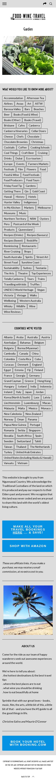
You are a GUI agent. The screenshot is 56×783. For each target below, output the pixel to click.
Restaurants (29, 246)
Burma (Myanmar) (27, 348)
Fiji (29, 370)
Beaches (39, 109)
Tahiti (37, 441)
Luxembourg (31, 403)
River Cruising (12, 251)
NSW (33, 218)
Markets (29, 207)
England (37, 364)
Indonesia (45, 386)
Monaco (46, 408)
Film (20, 169)
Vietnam (22, 463)
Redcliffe (32, 240)
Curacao (9, 364)
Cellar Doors (38, 131)
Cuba (38, 359)
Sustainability (11, 268)
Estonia (19, 370)
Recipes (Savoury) (37, 235)
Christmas (37, 142)
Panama (32, 419)
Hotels (32, 196)
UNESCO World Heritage (18, 289)
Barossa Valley (12, 109)
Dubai (18, 158)
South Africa (24, 435)
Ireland (8, 392)
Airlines (8, 103)
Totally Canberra (13, 278)
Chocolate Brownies (16, 142)
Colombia (9, 359)
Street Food (11, 262)
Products (9, 229)
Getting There (12, 191)
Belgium (39, 342)
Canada (23, 353)
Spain (38, 435)
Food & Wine (11, 174)
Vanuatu (9, 463)
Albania (8, 337)
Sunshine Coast (30, 262)
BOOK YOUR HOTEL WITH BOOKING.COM (28, 743)
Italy (18, 392)
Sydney (27, 268)
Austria (45, 337)
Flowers (31, 169)
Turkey (8, 452)
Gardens (31, 185)
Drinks (8, 158)
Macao (46, 403)
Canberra (34, 125)
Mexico (33, 408)
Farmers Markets (38, 164)
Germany (34, 375)
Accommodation (13, 98)
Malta (21, 408)
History (20, 196)
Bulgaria (9, 348)
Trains (41, 278)
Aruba (19, 337)
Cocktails (9, 147)
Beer (7, 114)
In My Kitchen (12, 207)
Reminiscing (11, 246)
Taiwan (8, 446)
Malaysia (9, 408)
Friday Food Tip (13, 185)
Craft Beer (28, 152)
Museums (9, 213)
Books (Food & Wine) (25, 114)
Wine (32, 306)
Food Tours (32, 180)
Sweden (8, 441)
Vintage (21, 295)
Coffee (22, 147)
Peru (7, 224)
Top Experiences (41, 273)
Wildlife (20, 306)
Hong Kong (44, 381)
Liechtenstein (12, 403)
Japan (28, 392)
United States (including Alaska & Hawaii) (27, 457)
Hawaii (8, 196)
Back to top (25, 777)
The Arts (9, 273)
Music (22, 213)
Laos (36, 397)
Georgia (20, 375)
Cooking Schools (40, 147)
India (33, 386)
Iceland (22, 386)
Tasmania (40, 268)
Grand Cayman (12, 381)
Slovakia (8, 435)
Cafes (21, 125)
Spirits (29, 257)
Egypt (7, 370)
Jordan (40, 392)
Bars (27, 109)
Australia (32, 337)
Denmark (22, 364)
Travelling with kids (15, 284)
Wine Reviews (12, 311)
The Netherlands (40, 446)
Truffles (35, 284)
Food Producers (13, 180)
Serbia (21, 430)
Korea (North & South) (17, 397)
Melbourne (44, 207)
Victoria (8, 295)
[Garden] (28, 73)
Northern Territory (15, 218)
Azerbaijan (10, 342)
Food (43, 169)
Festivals (9, 169)
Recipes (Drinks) (13, 235)
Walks (33, 295)
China (35, 353)
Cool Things (11, 152)
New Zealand (33, 413)
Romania (9, 430)
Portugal (35, 424)
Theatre (23, 273)
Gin (26, 191)
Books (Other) (12, 120)
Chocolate (33, 136)
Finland (38, 370)
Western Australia (30, 300)
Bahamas (25, 342)
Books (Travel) (32, 120)
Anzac (20, 103)
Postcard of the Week (26, 224)
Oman (20, 419)
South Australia (13, 257)
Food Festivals (31, 174)
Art (29, 103)
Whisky (8, 306)
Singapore (35, 430)
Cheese (8, 136)
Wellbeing (10, 300)
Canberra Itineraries (16, 131)
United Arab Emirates (28, 452)
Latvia (46, 397)
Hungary (9, 386)
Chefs (20, 136)
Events (20, 164)
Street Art (42, 257)
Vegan (41, 289)
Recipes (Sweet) (13, 240)
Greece (29, 381)
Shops (27, 251)
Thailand (21, 446)
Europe (8, 164)
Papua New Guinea (15, 424)
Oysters (44, 218)
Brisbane (9, 125)
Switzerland (24, 441)
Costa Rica (25, 359)
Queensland (25, 229)
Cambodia (10, 353)
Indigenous (30, 202)
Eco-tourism (33, 158)
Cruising (42, 152)
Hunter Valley (12, 202)
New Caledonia (13, 413)
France (8, 375)
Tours (30, 278)
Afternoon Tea (35, 98)
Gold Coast (38, 191)
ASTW (39, 103)
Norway (8, 419)
